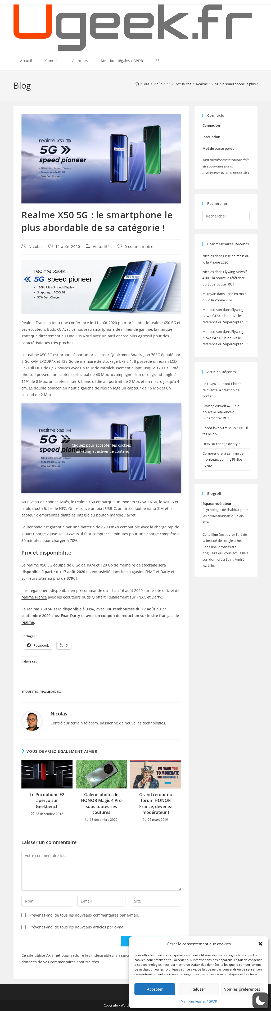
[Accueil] (137, 83)
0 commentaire (139, 246)
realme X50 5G (50, 691)
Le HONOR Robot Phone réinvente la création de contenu (221, 389)
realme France (34, 597)
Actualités (102, 246)
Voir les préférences (242, 989)
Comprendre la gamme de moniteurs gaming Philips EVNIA (222, 459)
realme (27, 622)
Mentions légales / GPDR (199, 1001)
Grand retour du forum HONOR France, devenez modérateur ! (155, 803)
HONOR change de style (221, 443)
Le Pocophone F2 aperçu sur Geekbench (47, 800)
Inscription (211, 136)
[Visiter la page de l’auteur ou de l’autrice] (32, 720)
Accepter (155, 989)
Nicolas (36, 246)
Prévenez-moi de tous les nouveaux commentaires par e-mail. (84, 915)
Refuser (198, 989)
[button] (260, 943)
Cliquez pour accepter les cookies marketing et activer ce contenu (101, 448)
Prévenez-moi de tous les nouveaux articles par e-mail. (78, 927)
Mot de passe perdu (218, 148)
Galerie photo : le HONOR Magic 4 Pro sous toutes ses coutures (101, 803)
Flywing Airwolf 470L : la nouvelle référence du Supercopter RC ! (224, 278)
